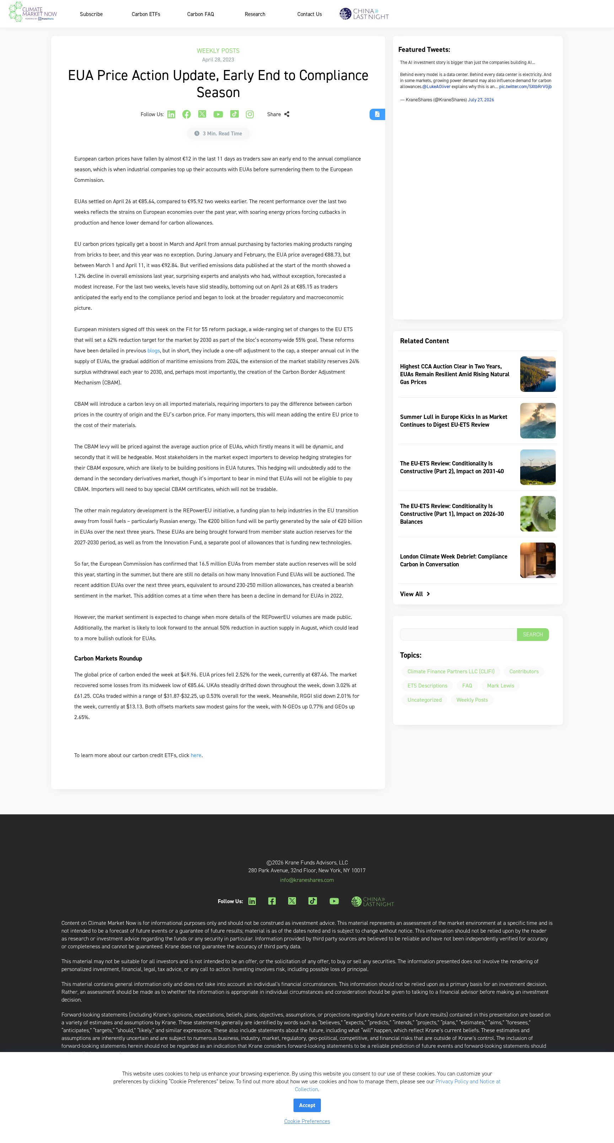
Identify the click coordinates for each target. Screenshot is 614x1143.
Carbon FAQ (200, 14)
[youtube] (218, 114)
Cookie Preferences (307, 1121)
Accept (307, 1105)
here (196, 755)
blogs (153, 350)
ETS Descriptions (427, 685)
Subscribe (91, 14)
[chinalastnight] (374, 901)
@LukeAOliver (436, 86)
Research (255, 14)
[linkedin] (171, 114)
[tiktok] (234, 114)
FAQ (467, 685)
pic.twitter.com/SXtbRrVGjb (525, 86)
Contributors (524, 671)
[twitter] (202, 114)
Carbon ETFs (146, 14)
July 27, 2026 (481, 100)
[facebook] (186, 114)
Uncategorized (425, 699)
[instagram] (250, 114)
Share (274, 114)
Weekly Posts (218, 51)
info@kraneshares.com (307, 880)
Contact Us (309, 14)
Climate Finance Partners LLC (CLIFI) (451, 671)
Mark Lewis (500, 685)
